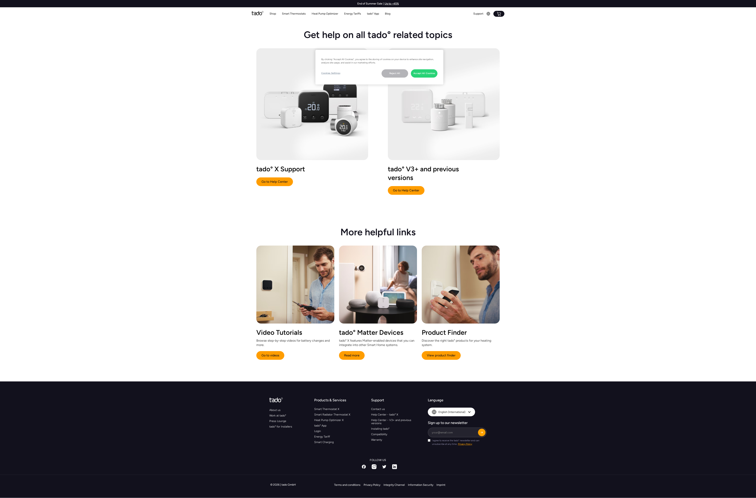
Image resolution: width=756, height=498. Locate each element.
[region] (379, 67)
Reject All (394, 73)
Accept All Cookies (424, 73)
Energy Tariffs (352, 13)
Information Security (420, 485)
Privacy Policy (372, 485)
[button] (294, 14)
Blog (387, 13)
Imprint (440, 485)
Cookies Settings (330, 73)
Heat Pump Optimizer (325, 13)
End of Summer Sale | (370, 3)
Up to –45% (391, 3)
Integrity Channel (394, 485)
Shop (273, 13)
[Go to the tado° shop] (498, 14)
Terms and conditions (347, 485)
